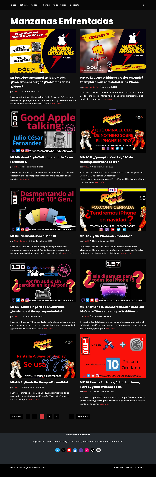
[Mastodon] (75, 450)
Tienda (46, 5)
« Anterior (16, 416)
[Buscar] (143, 5)
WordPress (40, 467)
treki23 (17, 91)
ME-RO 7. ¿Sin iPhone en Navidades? (106, 236)
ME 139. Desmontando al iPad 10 (33, 236)
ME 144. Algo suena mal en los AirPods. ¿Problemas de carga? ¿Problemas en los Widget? (40, 82)
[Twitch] (81, 450)
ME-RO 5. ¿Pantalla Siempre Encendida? (39, 382)
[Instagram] (87, 450)
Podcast (35, 5)
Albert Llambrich (90, 87)
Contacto (74, 5)
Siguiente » (83, 416)
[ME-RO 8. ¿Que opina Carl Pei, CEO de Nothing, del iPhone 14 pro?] (113, 131)
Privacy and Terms (123, 467)
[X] (63, 450)
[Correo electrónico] (98, 450)
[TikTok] (92, 450)
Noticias (24, 5)
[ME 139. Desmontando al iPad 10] (43, 209)
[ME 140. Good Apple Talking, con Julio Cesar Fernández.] (43, 131)
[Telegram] (57, 450)
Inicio (13, 5)
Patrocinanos (59, 5)
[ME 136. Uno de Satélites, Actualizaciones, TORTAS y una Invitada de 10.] (113, 356)
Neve (12, 467)
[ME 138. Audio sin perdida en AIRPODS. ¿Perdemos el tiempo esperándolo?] (43, 280)
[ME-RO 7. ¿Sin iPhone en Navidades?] (113, 209)
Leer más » (57, 103)
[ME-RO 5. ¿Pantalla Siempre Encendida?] (43, 356)
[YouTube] (69, 450)
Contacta (140, 467)
